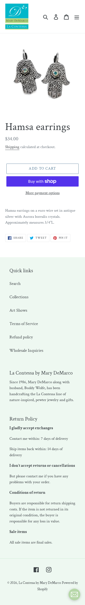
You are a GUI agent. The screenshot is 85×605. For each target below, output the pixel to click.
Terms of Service (23, 323)
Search (15, 283)
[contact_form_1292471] (74, 594)
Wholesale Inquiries (26, 350)
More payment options (43, 193)
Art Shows (18, 310)
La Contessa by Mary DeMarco (40, 583)
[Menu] (77, 16)
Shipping (12, 146)
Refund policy (21, 337)
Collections (18, 297)
